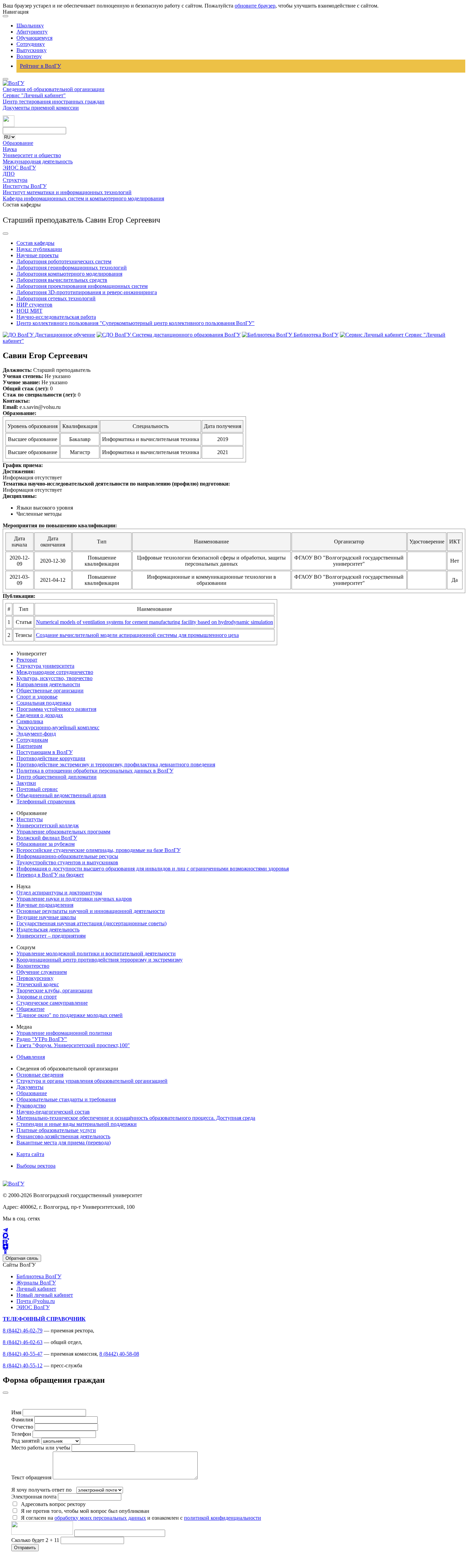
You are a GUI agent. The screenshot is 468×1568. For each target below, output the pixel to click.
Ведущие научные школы (46, 917)
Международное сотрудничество (54, 672)
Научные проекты (37, 255)
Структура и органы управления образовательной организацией (92, 1081)
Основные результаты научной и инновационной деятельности (90, 911)
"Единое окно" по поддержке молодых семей (69, 1015)
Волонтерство (32, 966)
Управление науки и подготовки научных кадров (74, 899)
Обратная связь (21, 1258)
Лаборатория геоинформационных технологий (71, 268)
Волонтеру (29, 56)
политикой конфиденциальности (222, 1518)
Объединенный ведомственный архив (61, 795)
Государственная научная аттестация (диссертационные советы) (91, 923)
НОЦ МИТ (29, 311)
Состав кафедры (35, 243)
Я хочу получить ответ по (41, 1490)
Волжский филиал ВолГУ (46, 838)
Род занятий (25, 1441)
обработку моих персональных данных (100, 1518)
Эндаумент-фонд (36, 734)
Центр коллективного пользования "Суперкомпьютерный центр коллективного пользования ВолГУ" (135, 323)
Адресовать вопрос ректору (52, 1504)
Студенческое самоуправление (52, 1003)
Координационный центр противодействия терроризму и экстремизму (99, 960)
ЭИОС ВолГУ (19, 168)
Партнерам (29, 746)
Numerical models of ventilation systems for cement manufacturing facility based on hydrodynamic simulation (154, 622)
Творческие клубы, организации (54, 990)
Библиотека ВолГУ (38, 1276)
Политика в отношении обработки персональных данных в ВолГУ (94, 771)
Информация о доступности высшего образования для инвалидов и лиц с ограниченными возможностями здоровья (152, 868)
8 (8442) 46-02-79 (22, 1330)
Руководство (31, 1105)
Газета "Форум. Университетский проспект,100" (73, 1045)
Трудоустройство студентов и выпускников (67, 862)
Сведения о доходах (39, 715)
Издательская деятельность (47, 929)
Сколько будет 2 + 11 (36, 1540)
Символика (29, 721)
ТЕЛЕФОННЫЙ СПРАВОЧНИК (44, 1319)
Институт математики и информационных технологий (67, 192)
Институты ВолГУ (25, 186)
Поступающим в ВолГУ (44, 752)
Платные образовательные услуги (56, 1130)
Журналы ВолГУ (36, 1282)
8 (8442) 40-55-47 (22, 1354)
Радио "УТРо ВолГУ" (41, 1039)
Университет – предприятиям (51, 936)
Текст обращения (31, 1477)
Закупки (26, 783)
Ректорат (26, 660)
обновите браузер (255, 6)
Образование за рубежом (45, 844)
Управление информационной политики (64, 1033)
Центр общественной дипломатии (56, 777)
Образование (18, 143)
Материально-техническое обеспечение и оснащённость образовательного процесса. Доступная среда (135, 1118)
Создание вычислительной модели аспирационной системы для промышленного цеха (137, 635)
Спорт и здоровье (37, 697)
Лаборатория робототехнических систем (63, 261)
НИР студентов (34, 305)
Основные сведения (39, 1075)
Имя (16, 1412)
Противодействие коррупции (50, 758)
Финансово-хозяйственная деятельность (63, 1136)
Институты (29, 819)
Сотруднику (30, 44)
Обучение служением (41, 972)
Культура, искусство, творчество (54, 678)
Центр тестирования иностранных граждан (53, 101)
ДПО (9, 174)
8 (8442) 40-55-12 (22, 1365)
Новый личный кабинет (44, 1295)
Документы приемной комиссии (41, 108)
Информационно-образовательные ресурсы (67, 856)
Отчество (22, 1427)
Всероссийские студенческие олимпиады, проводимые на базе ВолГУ (98, 850)
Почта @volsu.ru (35, 1301)
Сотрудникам (32, 740)
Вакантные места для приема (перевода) (63, 1142)
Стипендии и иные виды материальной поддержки (76, 1124)
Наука (10, 149)
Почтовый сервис (37, 789)
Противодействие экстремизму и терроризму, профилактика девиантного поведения (115, 764)
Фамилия (22, 1419)
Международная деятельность (38, 161)
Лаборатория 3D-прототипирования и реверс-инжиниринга (86, 292)
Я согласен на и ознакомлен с (141, 1518)
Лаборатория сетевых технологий (56, 298)
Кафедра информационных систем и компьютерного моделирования (83, 198)
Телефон (21, 1434)
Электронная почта (34, 1497)
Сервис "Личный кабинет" (34, 95)
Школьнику (30, 25)
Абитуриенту (32, 32)
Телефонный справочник (45, 801)
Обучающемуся (34, 38)
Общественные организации (50, 690)
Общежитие (30, 1009)
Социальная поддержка (43, 703)
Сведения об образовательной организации (53, 89)
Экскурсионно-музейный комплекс (57, 727)
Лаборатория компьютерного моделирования (69, 274)
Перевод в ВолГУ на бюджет (50, 875)
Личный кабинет (36, 1289)
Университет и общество (32, 155)
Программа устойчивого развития (56, 709)
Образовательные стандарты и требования (66, 1099)
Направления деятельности (48, 684)
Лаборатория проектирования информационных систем (82, 286)
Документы (30, 1087)
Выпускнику (31, 50)
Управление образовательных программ (63, 832)
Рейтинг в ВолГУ (40, 66)
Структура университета (45, 666)
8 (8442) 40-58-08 (119, 1354)
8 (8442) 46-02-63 (22, 1342)
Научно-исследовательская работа (56, 317)
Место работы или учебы (40, 1448)
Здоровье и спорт (36, 997)
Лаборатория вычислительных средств (61, 280)
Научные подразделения (44, 905)
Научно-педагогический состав (53, 1112)
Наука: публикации (39, 249)
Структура (15, 180)
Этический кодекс (37, 984)
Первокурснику (34, 978)
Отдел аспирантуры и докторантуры (59, 892)
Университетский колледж (47, 825)
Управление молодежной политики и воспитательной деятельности (96, 953)
